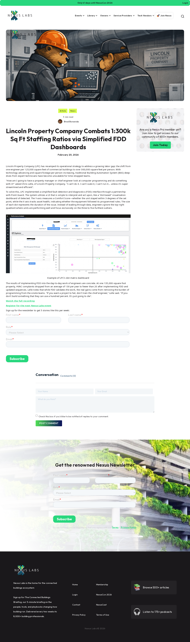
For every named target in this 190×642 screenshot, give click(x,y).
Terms (115, 527)
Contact (76, 604)
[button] (79, 16)
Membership (102, 584)
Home (75, 584)
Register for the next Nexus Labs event (28, 305)
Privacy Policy (128, 527)
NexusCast (101, 604)
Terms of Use (102, 614)
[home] (20, 15)
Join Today (160, 145)
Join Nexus (166, 15)
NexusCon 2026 (104, 594)
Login (75, 594)
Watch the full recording (20, 300)
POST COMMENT (48, 423)
